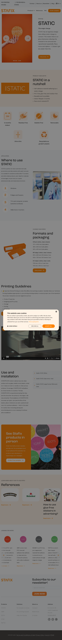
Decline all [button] (34, 326)
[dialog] (31, 319)
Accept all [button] (48, 326)
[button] (12, 326)
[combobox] (56, 311)
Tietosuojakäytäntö (34, 321)
